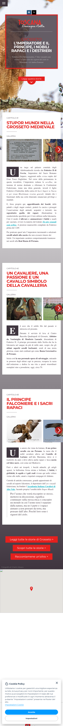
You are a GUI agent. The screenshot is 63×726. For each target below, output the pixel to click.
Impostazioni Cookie (14, 705)
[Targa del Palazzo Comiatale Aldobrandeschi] (24, 150)
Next (58, 149)
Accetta (31, 712)
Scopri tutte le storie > (31, 548)
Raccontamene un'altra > (31, 556)
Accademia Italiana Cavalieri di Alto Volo (31, 488)
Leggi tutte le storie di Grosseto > (31, 539)
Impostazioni (31, 718)
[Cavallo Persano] (24, 309)
